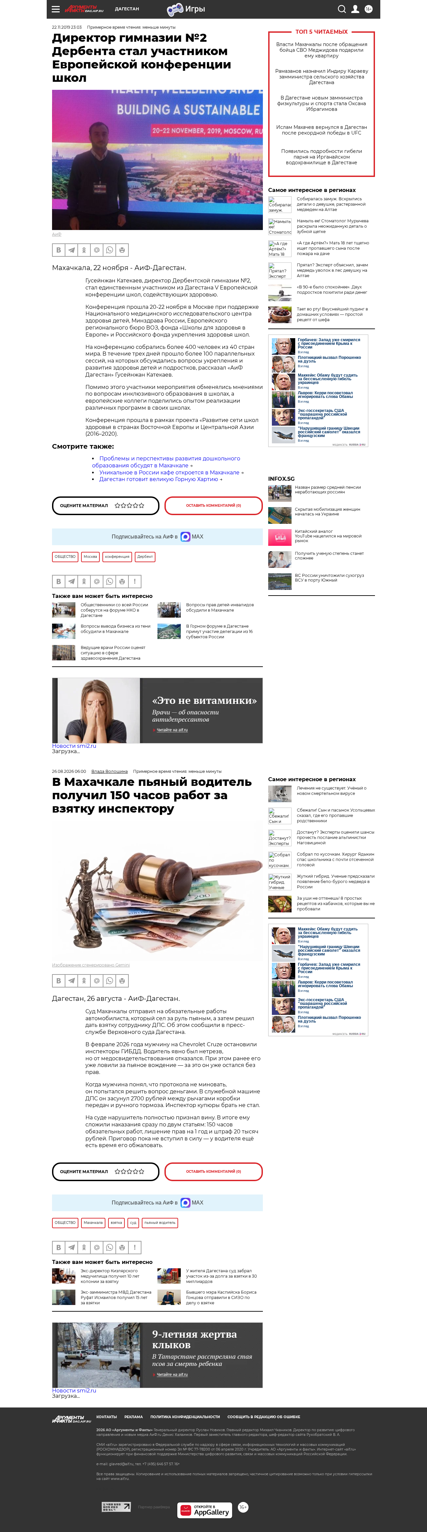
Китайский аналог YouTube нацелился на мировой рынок (328, 536)
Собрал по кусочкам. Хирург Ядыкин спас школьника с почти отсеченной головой (335, 859)
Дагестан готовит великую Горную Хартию (158, 479)
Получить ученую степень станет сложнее (329, 556)
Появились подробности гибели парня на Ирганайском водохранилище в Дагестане (321, 157)
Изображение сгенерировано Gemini (91, 964)
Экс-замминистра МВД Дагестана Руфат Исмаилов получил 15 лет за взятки (116, 1297)
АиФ (56, 234)
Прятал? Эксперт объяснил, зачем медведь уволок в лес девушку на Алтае (332, 270)
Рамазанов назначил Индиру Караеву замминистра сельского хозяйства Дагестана (321, 76)
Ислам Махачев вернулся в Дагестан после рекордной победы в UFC (321, 130)
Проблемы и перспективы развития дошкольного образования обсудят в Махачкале (166, 462)
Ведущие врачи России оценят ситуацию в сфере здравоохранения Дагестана (113, 653)
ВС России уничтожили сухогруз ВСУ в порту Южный (329, 578)
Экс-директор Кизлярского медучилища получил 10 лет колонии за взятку (110, 1276)
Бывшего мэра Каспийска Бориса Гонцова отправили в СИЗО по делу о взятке (221, 1297)
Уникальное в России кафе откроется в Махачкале (169, 472)
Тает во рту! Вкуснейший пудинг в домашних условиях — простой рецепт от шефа (332, 314)
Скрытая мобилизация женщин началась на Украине (327, 511)
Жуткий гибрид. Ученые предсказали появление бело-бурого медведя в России (336, 881)
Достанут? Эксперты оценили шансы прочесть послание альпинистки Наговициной (335, 837)
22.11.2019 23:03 (67, 27)
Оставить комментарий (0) (213, 505)
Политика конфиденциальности (185, 1417)
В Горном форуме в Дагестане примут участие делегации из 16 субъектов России (219, 631)
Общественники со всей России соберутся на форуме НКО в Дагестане (114, 610)
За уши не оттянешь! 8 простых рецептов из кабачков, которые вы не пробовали (336, 903)
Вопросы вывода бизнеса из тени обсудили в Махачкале (115, 629)
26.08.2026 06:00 (69, 771)
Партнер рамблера (154, 1507)
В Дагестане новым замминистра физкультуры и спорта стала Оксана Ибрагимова (321, 103)
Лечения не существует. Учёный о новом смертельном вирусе (332, 791)
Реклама (133, 1417)
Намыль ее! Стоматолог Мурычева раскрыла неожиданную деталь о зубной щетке (333, 226)
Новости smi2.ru (74, 746)
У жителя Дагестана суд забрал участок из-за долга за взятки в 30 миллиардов (221, 1276)
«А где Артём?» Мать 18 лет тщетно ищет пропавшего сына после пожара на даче (333, 248)
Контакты (106, 1417)
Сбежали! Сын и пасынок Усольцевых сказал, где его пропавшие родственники (336, 815)
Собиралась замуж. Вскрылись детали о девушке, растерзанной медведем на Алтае (331, 204)
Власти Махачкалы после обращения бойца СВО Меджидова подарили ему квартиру (321, 50)
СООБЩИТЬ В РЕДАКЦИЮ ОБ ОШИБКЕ (264, 1417)
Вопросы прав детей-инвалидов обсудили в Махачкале (220, 607)
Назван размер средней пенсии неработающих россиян (328, 489)
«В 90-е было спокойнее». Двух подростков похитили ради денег (332, 289)
